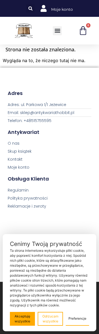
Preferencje (77, 318)
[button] (30, 8)
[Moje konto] (43, 8)
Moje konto (62, 9)
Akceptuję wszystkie (22, 318)
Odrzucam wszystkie (50, 318)
